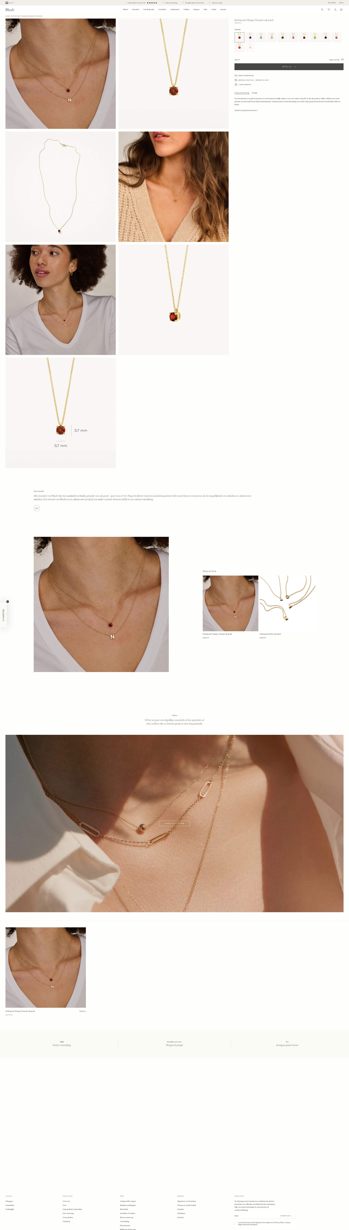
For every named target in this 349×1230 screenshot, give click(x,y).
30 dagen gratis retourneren (194, 3)
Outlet (213, 9)
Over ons (66, 1201)
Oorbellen (162, 9)
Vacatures (66, 1221)
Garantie (180, 1209)
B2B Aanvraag (68, 1213)
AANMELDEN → (286, 1215)
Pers (64, 1205)
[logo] (10, 10)
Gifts (205, 9)
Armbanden (174, 9)
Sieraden (135, 9)
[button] (3, 615)
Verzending (124, 1221)
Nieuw (125, 9)
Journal (223, 9)
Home (7, 16)
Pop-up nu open (217, 3)
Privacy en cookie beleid (186, 1205)
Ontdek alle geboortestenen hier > (246, 110)
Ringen (196, 9)
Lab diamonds (148, 9)
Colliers (186, 9)
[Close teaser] (7, 601)
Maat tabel (124, 1209)
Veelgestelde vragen (128, 1201)
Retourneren (125, 1225)
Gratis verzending (171, 3)
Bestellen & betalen (127, 1213)
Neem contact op (126, 1217)
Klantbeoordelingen (128, 1205)
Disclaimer (181, 1213)
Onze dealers (332, 2)
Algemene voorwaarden (186, 1201)
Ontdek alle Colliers (174, 823)
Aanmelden (9, 1205)
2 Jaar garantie (244, 84)
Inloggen (9, 1201)
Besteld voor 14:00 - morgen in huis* (253, 80)
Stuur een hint (334, 60)
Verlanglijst (9, 1209)
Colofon (180, 1217)
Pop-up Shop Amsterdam (72, 1209)
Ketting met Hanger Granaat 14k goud (20, 1011)
